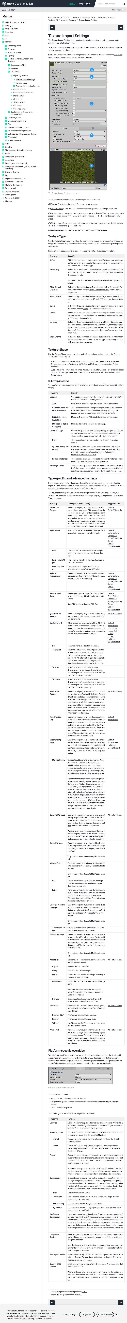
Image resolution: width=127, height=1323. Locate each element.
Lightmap (106, 322)
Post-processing (14, 52)
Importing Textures (20, 76)
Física (7, 144)
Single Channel (114, 372)
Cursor (85, 309)
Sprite (115, 296)
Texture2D (90, 697)
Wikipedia (71, 901)
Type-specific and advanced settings (65, 213)
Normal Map (99, 372)
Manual (71, 4)
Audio (7, 153)
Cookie (110, 544)
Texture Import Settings (25, 80)
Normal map (112, 272)
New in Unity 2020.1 (12, 198)
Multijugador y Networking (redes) (18, 150)
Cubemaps (17, 106)
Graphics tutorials (15, 140)
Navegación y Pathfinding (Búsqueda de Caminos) (20, 167)
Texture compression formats (28, 86)
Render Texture (19, 89)
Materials (14, 68)
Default (80, 266)
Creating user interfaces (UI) (16, 163)
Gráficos (8, 42)
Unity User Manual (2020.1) (15, 22)
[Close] (116, 1314)
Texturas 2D (15, 72)
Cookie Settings (70, 1315)
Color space (12, 137)
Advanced (118, 55)
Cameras (11, 49)
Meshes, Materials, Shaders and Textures (20, 60)
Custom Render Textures (23, 93)
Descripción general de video (16, 157)
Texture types (21, 83)
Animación (9, 160)
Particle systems (14, 118)
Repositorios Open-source (15, 179)
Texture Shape (57, 209)
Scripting (8, 147)
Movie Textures (19, 96)
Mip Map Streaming (96, 740)
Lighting (11, 56)
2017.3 (84, 1292)
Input (7, 35)
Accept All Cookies (105, 1315)
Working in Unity (11, 29)
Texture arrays (19, 102)
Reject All (87, 1315)
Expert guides (10, 195)
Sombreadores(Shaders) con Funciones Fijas (22, 113)
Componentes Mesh (19, 65)
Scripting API (84, 4)
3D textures (17, 99)
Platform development (14, 185)
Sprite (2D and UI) (94, 299)
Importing (9, 32)
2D (6, 39)
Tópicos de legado (12, 192)
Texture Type (56, 204)
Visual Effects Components (18, 128)
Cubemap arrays (19, 109)
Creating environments (17, 121)
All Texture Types (115, 614)
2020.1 (79, 1295)
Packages (9, 26)
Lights (91, 315)
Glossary (8, 201)
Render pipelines (14, 46)
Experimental (10, 188)
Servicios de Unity (12, 172)
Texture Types (96, 251)
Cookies (74, 315)
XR (6, 175)
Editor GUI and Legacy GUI (99, 290)
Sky (9, 124)
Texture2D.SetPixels (90, 694)
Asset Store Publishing (14, 182)
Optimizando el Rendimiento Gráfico (22, 134)
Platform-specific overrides (61, 223)
